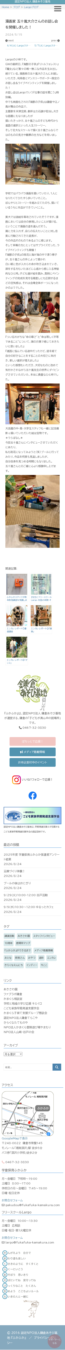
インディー (31, 965)
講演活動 (9, 936)
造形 (41, 958)
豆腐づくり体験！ (14, 871)
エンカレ (51, 958)
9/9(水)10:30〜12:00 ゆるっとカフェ (29, 907)
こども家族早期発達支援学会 (21, 1008)
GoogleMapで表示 (15, 1138)
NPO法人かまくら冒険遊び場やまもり (27, 1027)
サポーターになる (55, 1341)
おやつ (31, 958)
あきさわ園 (24, 936)
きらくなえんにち (14, 965)
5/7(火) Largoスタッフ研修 (47, 46)
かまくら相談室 (13, 998)
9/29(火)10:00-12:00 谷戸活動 (26, 895)
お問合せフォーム (12, 1200)
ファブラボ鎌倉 (13, 994)
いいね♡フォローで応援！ (37, 779)
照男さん (20, 958)
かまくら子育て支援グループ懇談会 (25, 1013)
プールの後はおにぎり (17, 883)
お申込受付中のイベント (32, 762)
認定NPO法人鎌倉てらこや (21, 1017)
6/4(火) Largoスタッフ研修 (19, 46)
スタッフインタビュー (44, 936)
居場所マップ (23, 943)
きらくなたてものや (16, 1022)
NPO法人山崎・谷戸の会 (19, 1032)
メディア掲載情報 (34, 752)
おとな (8, 958)
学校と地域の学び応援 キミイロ (23, 1003)
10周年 (9, 943)
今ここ (44, 965)
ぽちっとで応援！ (32, 741)
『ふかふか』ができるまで (18, 950)
